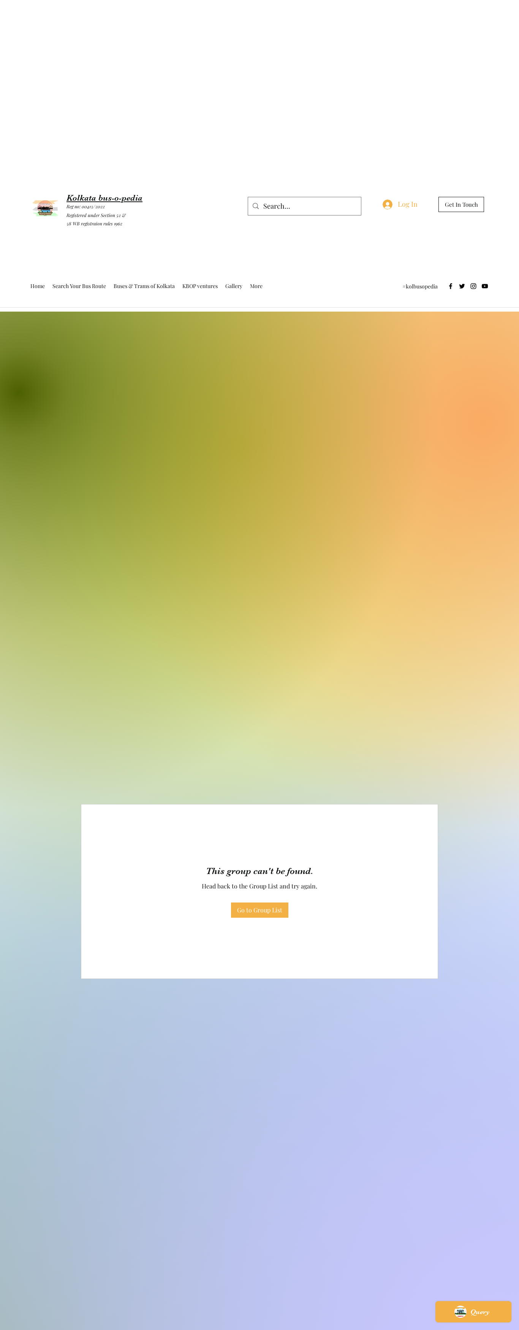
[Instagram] (473, 286)
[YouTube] (485, 286)
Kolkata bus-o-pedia (104, 198)
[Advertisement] (138, 17)
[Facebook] (450, 286)
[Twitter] (462, 286)
